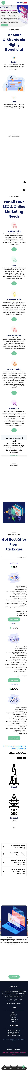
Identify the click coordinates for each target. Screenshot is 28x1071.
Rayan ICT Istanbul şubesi (13, 1035)
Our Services (4, 25)
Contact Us (13, 1019)
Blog (13, 1021)
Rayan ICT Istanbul (13, 1034)
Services (13, 1014)
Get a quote (13, 1016)
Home (13, 1012)
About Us (13, 1017)
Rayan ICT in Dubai (13, 1030)
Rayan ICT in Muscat (13, 1032)
